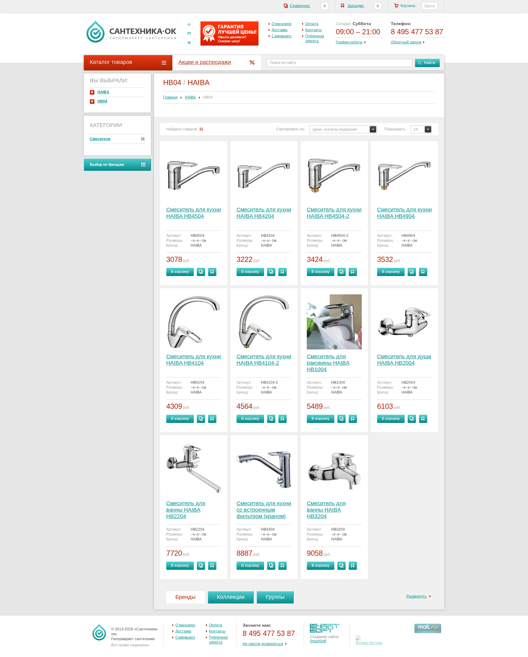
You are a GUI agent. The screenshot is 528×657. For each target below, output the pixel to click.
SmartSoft (318, 641)
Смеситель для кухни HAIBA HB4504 (193, 213)
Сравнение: (300, 6)
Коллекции (230, 597)
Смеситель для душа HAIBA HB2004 (404, 359)
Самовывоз (282, 36)
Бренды (185, 597)
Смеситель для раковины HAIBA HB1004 (328, 362)
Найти (429, 63)
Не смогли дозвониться (263, 644)
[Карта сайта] (189, 42)
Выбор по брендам (107, 164)
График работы (349, 42)
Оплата (311, 24)
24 (415, 129)
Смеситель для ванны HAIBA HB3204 (326, 509)
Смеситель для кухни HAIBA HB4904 (404, 213)
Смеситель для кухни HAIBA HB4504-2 (334, 213)
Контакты (313, 30)
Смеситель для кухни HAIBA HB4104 (193, 359)
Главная (170, 97)
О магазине (282, 24)
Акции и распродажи (204, 62)
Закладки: (355, 6)
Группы (275, 597)
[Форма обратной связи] (189, 33)
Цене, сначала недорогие (335, 129)
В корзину (180, 272)
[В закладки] (212, 272)
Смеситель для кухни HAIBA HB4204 (264, 213)
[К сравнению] (201, 272)
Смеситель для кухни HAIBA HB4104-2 (264, 359)
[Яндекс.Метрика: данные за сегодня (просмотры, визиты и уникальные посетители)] (370, 640)
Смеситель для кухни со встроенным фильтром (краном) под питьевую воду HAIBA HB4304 (264, 510)
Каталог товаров (111, 62)
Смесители (117, 139)
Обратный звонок (406, 42)
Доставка (280, 30)
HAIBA (103, 92)
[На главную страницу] (131, 32)
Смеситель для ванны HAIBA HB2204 (185, 509)
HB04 (102, 101)
